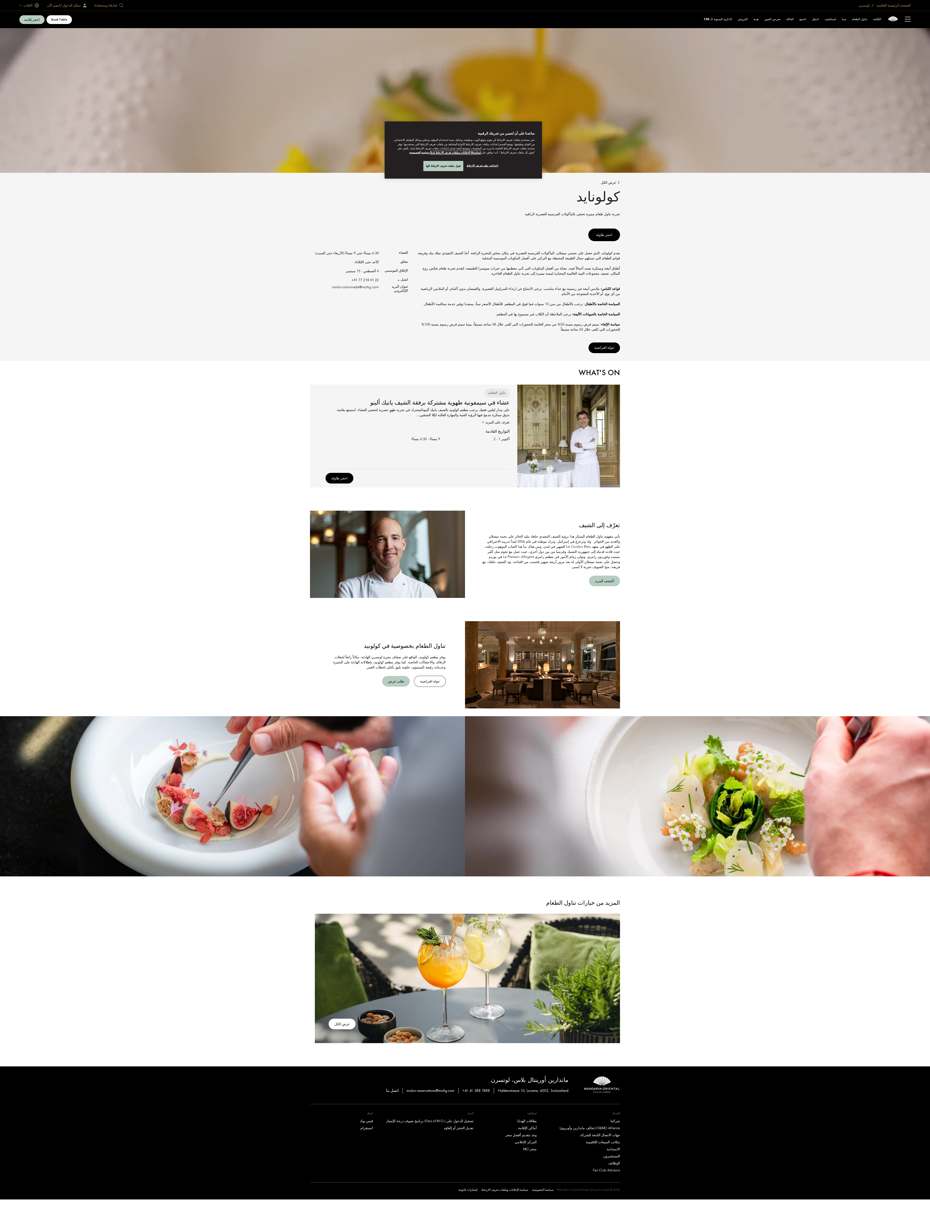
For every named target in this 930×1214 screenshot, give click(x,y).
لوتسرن (864, 5)
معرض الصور (772, 19)
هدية (756, 19)
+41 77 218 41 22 (365, 280)
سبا (844, 19)
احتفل (815, 19)
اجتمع (802, 19)
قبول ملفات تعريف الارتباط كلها (443, 165)
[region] (463, 150)
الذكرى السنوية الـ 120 (718, 19)
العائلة (790, 19)
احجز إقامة (32, 19)
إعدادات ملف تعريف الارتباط (482, 165)
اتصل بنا (392, 1090)
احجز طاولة (604, 235)
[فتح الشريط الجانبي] (908, 19)
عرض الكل (608, 183)
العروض (743, 19)
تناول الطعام (859, 19)
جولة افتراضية (604, 347)
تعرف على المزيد (497, 422)
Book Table (59, 19)
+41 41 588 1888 (476, 1090)
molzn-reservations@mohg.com (430, 1090)
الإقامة (877, 19)
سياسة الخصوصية (419, 152)
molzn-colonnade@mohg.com (355, 287)
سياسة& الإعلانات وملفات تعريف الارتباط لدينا (455, 152)
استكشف (830, 19)
